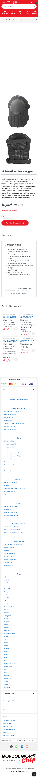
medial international (10, 663)
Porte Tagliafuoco (9, 491)
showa (6, 681)
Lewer (6, 654)
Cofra (6, 595)
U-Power (7, 687)
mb (5, 660)
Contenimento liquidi (10, 506)
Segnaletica (8, 562)
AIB (5, 494)
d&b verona (8, 601)
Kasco (6, 642)
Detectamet (8, 607)
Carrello (5, 707)
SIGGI (6, 684)
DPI (20, 13)
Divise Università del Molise (12, 530)
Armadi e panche (9, 553)
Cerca (34, 6)
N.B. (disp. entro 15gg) (16, 223)
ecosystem (7, 616)
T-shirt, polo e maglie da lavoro (14, 423)
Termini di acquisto (9, 720)
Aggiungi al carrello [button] (32, 350)
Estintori (6, 485)
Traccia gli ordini (8, 701)
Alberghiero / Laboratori (11, 527)
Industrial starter (9, 633)
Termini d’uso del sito (9, 729)
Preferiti (5, 710)
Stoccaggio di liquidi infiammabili (14, 488)
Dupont (6, 613)
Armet (6, 586)
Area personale (8, 698)
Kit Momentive (8, 565)
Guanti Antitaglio (10, 447)
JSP (5, 639)
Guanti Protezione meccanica (14, 459)
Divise (27, 13)
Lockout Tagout (9, 556)
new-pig (7, 675)
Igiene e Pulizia (9, 547)
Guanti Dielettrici (10, 444)
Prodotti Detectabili (10, 559)
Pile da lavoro (8, 420)
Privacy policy (7, 723)
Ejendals (7, 619)
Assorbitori (7, 509)
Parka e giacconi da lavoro (12, 411)
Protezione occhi (9, 462)
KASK (6, 645)
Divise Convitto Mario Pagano (13, 533)
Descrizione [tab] (6, 235)
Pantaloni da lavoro (10, 426)
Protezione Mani (9, 441)
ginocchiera (16, 293)
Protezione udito (9, 465)
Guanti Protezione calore (13, 453)
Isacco (6, 636)
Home (3, 20)
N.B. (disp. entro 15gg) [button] (16, 328)
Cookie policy (7, 726)
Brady (6, 592)
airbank (6, 580)
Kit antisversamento (10, 512)
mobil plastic (8, 666)
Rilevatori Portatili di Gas (11, 471)
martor (6, 657)
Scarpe (13, 13)
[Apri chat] (34, 774)
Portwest (23, 293)
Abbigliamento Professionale (13, 544)
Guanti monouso (10, 450)
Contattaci (6, 704)
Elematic (7, 621)
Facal (6, 624)
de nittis (6, 604)
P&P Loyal (7, 678)
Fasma (6, 627)
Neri (5, 672)
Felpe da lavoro (9, 417)
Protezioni (5, 13)
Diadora (6, 610)
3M (5, 577)
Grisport (6, 630)
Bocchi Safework (9, 589)
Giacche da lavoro (10, 414)
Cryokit (6, 598)
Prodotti (11, 20)
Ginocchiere (24, 169)
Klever (6, 651)
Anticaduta (7, 468)
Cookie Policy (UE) (9, 735)
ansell (6, 583)
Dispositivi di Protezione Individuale (10, 169)
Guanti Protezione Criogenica (14, 456)
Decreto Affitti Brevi (10, 482)
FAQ (4, 732)
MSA (5, 669)
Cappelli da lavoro (10, 429)
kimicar (6, 648)
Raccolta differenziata (11, 515)
